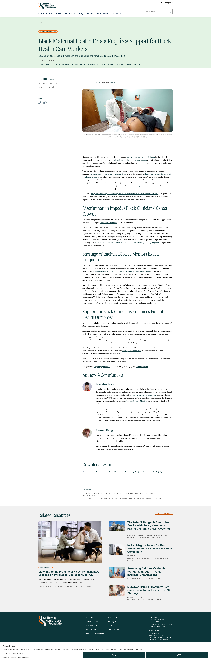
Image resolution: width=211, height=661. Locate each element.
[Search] (170, 11)
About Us (116, 13)
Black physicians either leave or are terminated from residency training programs (126, 242)
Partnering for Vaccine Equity (145, 395)
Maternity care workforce (132, 498)
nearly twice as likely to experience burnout (129, 160)
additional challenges (108, 222)
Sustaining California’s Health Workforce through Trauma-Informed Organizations (146, 571)
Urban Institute (142, 366)
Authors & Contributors (48, 83)
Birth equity (87, 498)
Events (89, 13)
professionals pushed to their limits (141, 157)
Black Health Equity (73, 64)
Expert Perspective (48, 31)
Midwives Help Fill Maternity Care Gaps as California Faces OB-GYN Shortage (148, 590)
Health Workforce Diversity (114, 64)
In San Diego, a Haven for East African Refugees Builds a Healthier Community (149, 548)
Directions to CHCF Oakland (158, 626)
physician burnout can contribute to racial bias (108, 174)
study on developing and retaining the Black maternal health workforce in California (124, 194)
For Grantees (102, 13)
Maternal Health (135, 64)
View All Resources (164, 514)
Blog (81, 13)
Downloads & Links (46, 87)
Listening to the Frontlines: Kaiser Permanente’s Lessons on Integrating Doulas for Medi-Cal (68, 573)
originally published (102, 366)
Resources (70, 13)
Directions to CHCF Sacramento (158, 639)
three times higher (123, 180)
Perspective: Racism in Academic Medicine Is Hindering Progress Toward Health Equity (123, 472)
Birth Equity (57, 64)
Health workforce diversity (106, 498)
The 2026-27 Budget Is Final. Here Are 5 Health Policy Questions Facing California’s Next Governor (148, 525)
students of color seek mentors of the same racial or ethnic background (121, 271)
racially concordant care (143, 186)
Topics (58, 13)
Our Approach (45, 13)
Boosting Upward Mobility (136, 401)
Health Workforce (92, 64)
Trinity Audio (105, 82)
